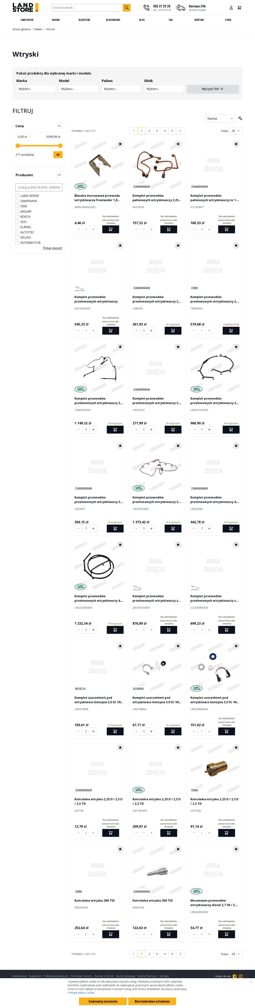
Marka (21, 80)
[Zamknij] (251, 982)
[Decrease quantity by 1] (78, 229)
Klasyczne (84, 20)
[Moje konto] (231, 8)
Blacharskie (113, 20)
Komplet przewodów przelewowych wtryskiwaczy (96, 299)
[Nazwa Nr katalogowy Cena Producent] (220, 118)
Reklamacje (20, 976)
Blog (142, 20)
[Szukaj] (126, 7)
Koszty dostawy (125, 976)
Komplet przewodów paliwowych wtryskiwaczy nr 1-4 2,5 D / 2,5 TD (214, 198)
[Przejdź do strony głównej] (25, 7)
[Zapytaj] (110, 229)
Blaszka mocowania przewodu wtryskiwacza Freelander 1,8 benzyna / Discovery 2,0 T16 (97, 198)
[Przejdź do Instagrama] (240, 976)
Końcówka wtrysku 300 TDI (94, 900)
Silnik (148, 80)
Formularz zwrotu (81, 976)
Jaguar (56, 20)
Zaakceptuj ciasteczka (102, 1001)
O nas (228, 20)
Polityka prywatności (56, 976)
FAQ (171, 20)
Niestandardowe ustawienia (152, 1001)
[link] (133, 130)
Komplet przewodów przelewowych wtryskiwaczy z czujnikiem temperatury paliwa (156, 598)
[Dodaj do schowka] (120, 144)
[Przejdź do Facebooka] (235, 976)
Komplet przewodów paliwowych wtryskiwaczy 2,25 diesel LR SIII (155, 198)
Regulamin (35, 976)
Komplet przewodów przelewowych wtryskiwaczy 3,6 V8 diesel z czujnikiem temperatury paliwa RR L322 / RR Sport (98, 499)
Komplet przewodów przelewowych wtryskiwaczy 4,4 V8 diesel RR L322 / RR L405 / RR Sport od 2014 (214, 499)
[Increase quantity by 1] (93, 229)
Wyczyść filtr (210, 89)
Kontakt (199, 20)
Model (64, 80)
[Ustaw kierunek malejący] (240, 118)
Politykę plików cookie (81, 992)
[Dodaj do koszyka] (173, 331)
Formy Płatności (147, 976)
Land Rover (27, 20)
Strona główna (21, 29)
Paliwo (38, 29)
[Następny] (180, 130)
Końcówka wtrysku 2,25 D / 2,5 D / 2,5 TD (98, 801)
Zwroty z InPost (104, 976)
